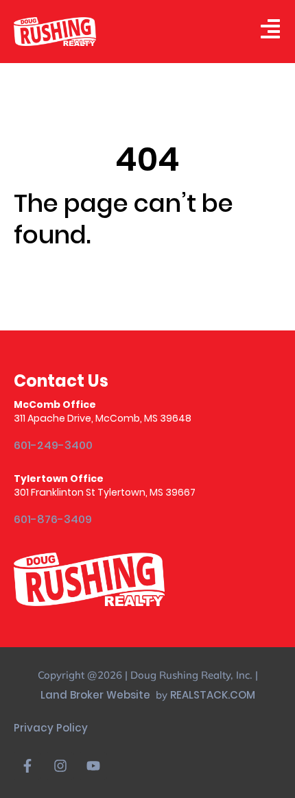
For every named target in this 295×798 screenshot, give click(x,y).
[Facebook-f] (27, 765)
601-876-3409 (53, 520)
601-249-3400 (53, 446)
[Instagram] (60, 765)
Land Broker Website (96, 695)
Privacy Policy (51, 728)
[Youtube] (93, 765)
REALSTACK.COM (212, 695)
